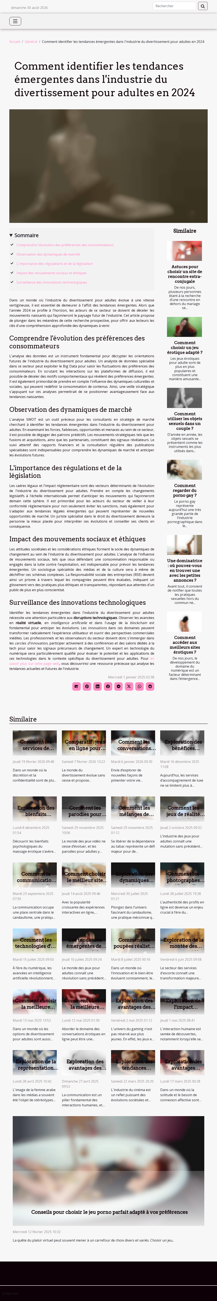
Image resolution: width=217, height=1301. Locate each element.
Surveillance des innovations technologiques (52, 282)
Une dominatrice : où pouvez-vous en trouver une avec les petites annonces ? (184, 570)
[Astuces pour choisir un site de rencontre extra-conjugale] (184, 251)
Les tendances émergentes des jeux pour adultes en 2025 (85, 949)
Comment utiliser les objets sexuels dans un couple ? (184, 421)
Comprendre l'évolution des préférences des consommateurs (65, 245)
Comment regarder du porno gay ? (185, 490)
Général (31, 41)
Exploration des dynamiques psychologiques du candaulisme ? (134, 883)
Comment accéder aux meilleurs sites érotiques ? (185, 645)
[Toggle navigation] (15, 21)
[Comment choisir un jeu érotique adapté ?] (184, 327)
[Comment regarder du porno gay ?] (184, 470)
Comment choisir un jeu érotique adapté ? (184, 347)
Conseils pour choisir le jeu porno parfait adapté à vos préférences (109, 1212)
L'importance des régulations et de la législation (55, 263)
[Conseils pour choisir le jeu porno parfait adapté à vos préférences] (108, 1170)
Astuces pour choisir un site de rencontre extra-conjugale (184, 274)
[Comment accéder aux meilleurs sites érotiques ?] (184, 622)
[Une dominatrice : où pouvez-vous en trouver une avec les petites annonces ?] (184, 545)
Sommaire (27, 235)
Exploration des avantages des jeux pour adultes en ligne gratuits (134, 1010)
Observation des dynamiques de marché (48, 254)
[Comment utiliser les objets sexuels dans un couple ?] (184, 398)
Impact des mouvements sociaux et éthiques (52, 273)
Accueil (14, 41)
